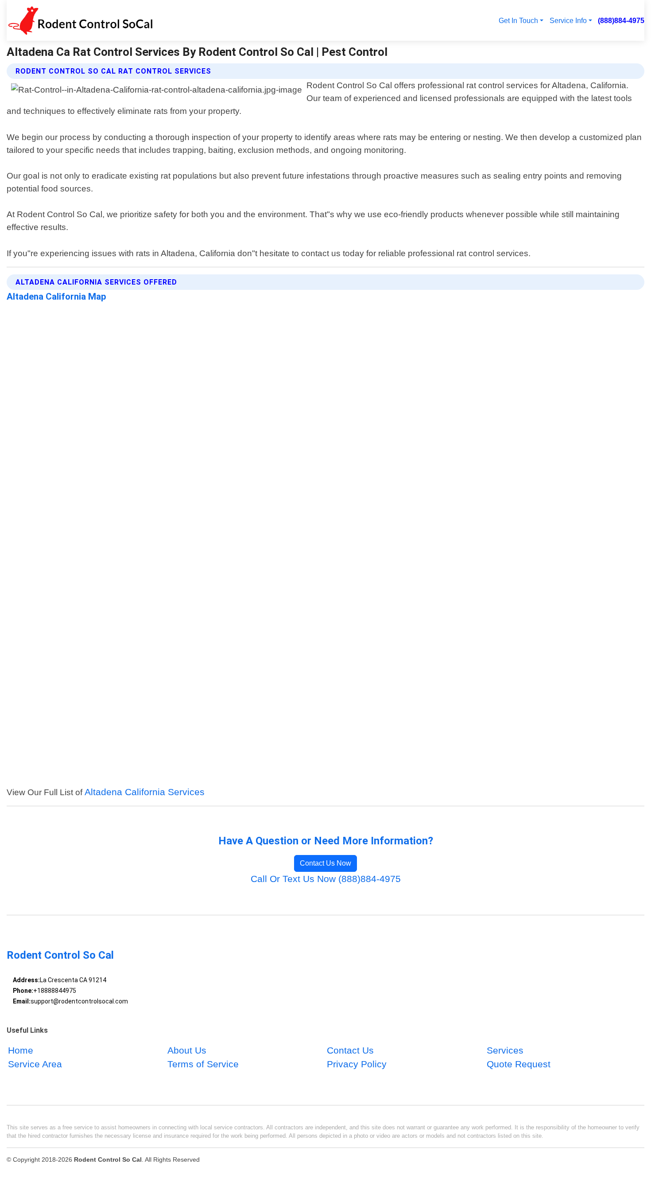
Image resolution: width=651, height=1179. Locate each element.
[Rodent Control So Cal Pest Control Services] (80, 20)
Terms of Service (203, 1064)
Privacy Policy (357, 1064)
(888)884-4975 (621, 20)
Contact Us (350, 1050)
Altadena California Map (56, 296)
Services (505, 1050)
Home (20, 1050)
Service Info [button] (568, 20)
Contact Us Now (325, 863)
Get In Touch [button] (518, 20)
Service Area (35, 1064)
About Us (186, 1050)
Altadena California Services (145, 792)
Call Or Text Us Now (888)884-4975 (326, 879)
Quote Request (518, 1064)
